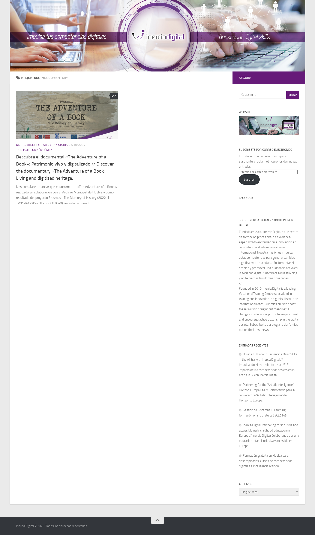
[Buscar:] (262, 95)
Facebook (246, 198)
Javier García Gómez (37, 150)
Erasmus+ (45, 145)
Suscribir (249, 179)
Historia (62, 145)
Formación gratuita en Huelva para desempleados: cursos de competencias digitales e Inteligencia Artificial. (265, 461)
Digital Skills (25, 145)
